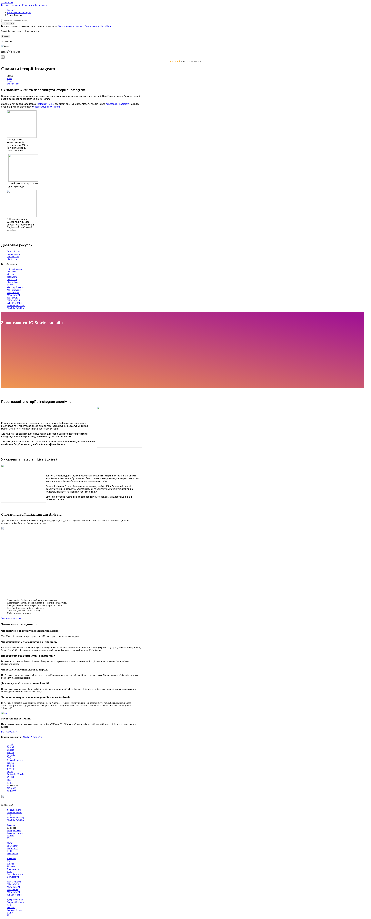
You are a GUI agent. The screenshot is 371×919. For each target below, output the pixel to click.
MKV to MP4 (13, 300)
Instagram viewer (15, 833)
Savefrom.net (7, 2)
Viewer (10, 81)
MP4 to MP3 (13, 292)
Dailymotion (12, 853)
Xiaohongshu (13, 869)
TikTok (23, 5)
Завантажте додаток (11, 618)
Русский (11, 777)
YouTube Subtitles (15, 308)
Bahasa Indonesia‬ (15, 760)
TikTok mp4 (12, 846)
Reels (9, 78)
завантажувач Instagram (46, 106)
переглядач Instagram (117, 104)
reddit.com (12, 279)
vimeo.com (12, 271)
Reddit (10, 851)
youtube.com (13, 256)
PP (8, 915)
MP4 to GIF (12, 297)
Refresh (5, 36)
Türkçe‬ (10, 783)
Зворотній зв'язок (15, 902)
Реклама (11, 907)
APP (9, 815)
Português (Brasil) (15, 774)
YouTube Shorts (14, 812)
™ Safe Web (32, 737)
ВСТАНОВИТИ (9, 731)
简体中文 (11, 791)
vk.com (10, 274)
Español (10, 752)
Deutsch (10, 747)
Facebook (5, 5)
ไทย (9, 780)
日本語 (10, 765)
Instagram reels (14, 830)
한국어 (10, 768)
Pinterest (11, 866)
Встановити (41, 5)
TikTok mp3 (12, 848)
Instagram (15, 5)
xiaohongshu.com (15, 287)
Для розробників (15, 899)
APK (9, 871)
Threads (10, 284)
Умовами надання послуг (70, 26)
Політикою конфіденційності (99, 26)
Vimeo (10, 861)
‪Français (11, 755)
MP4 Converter (14, 290)
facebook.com (13, 251)
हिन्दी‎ (9, 757)
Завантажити (8, 23)
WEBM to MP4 (14, 303)
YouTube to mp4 (14, 810)
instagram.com (13, 254)
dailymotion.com (14, 269)
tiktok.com (12, 259)
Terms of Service (14, 910)
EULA (10, 912)
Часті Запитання (15, 874)
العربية (10, 744)
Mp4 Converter (14, 881)
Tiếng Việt (12, 788)
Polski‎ (10, 771)
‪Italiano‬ (10, 763)
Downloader (12, 83)
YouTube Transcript (16, 305)
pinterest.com (13, 282)
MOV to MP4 (13, 295)
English (10, 750)
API (9, 905)
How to (31, 5)
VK (8, 838)
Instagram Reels (45, 104)
